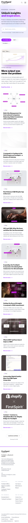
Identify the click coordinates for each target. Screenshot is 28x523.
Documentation (4, 497)
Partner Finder (18, 501)
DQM (15, 39)
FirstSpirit (6, 43)
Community (17, 503)
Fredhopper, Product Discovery (5, 490)
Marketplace (18, 485)
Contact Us (17, 497)
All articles (6, 39)
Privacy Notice (15, 517)
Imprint (16, 521)
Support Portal (18, 499)
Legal (11, 519)
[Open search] (21, 2)
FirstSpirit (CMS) (5, 483)
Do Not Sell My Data (5, 517)
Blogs (16, 487)
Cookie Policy (4, 519)
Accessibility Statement (6, 521)
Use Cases (17, 483)
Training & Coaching (5, 499)
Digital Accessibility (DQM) (5, 486)
